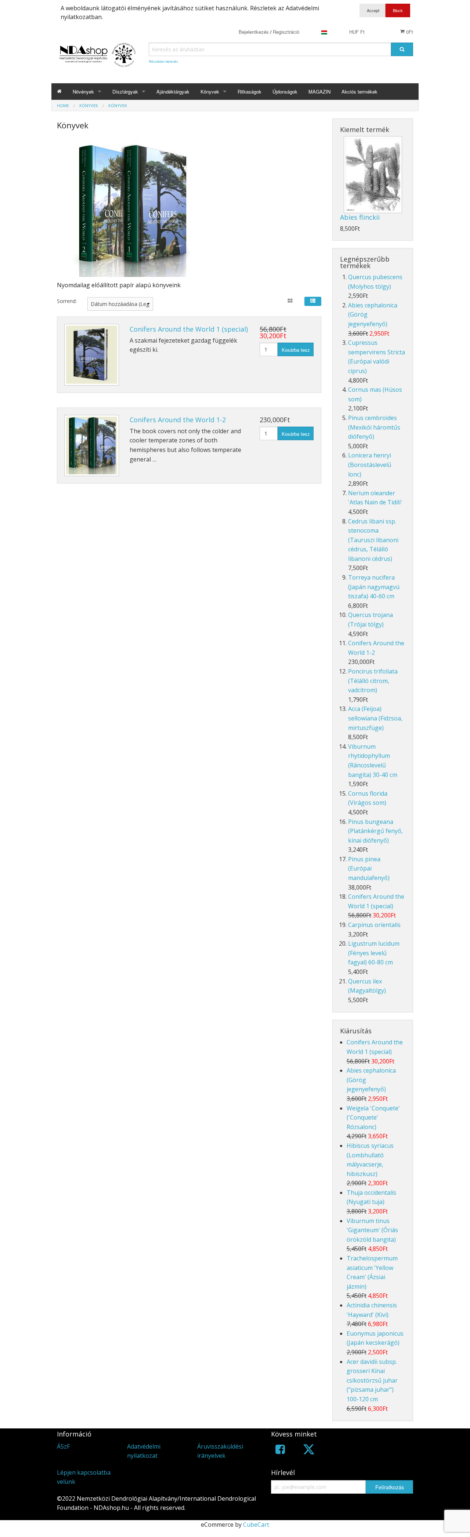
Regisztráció (286, 31)
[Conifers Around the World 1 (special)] (92, 354)
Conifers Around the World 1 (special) (189, 329)
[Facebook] (280, 1450)
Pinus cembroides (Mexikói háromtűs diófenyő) (374, 427)
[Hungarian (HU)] (324, 31)
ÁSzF (63, 1446)
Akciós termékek (359, 91)
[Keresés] (402, 49)
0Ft (409, 31)
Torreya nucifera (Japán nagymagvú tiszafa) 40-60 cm (374, 586)
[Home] (59, 91)
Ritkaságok (249, 91)
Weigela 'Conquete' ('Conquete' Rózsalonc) (373, 1117)
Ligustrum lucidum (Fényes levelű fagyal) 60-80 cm (374, 952)
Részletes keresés (163, 61)
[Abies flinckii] (373, 174)
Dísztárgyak (125, 91)
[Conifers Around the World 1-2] (92, 445)
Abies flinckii (360, 217)
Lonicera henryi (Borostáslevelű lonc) (369, 464)
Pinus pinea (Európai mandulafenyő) (369, 868)
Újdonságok (284, 91)
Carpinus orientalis (374, 925)
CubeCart (256, 1524)
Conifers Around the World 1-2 (178, 419)
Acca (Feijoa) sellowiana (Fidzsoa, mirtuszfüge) (375, 718)
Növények (83, 91)
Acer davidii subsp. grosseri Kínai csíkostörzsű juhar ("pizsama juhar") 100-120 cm (372, 1380)
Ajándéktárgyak (172, 91)
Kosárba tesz (296, 349)
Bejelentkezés (254, 31)
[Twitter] (308, 1450)
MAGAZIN (319, 91)
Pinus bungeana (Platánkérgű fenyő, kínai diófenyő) (375, 831)
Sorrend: (66, 300)
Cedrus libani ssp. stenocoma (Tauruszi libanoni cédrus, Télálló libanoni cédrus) (373, 540)
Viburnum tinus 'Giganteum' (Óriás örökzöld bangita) (372, 1230)
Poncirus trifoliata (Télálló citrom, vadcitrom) (373, 680)
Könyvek (209, 91)
